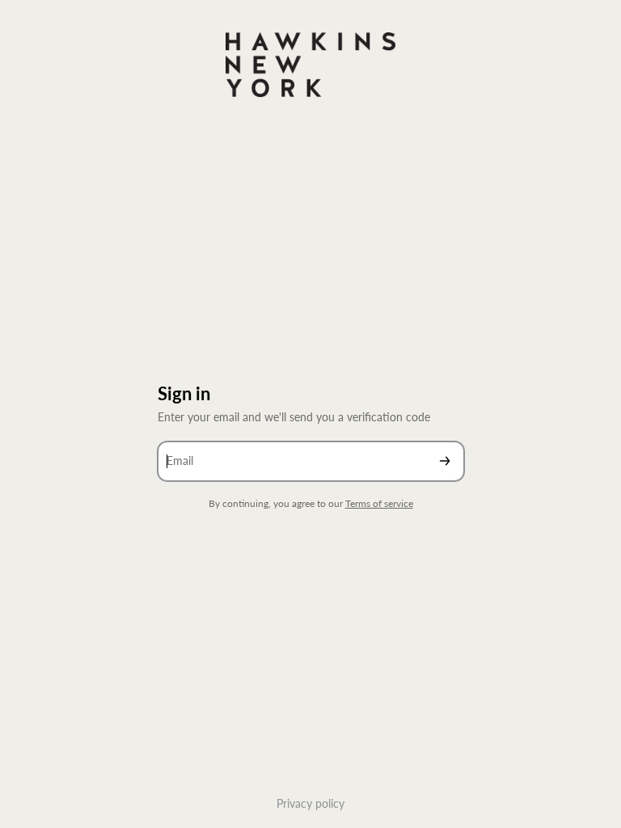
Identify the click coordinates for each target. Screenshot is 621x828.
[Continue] (444, 461)
